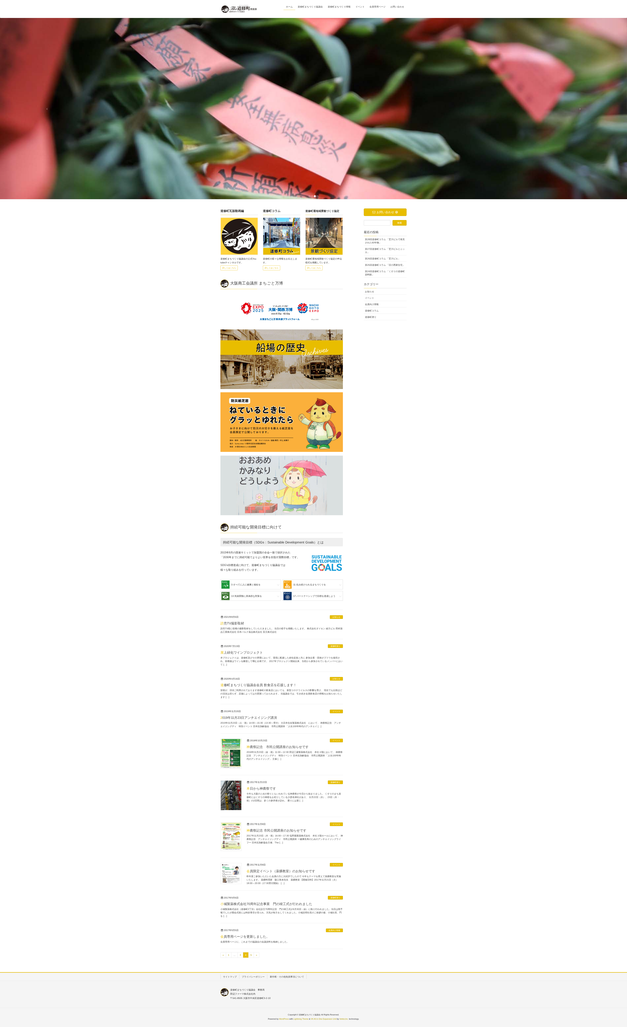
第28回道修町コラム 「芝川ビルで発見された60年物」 (385, 241)
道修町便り (335, 646)
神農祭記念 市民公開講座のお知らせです (278, 747)
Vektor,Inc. (343, 1019)
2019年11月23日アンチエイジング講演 (248, 717)
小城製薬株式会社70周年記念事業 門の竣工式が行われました (266, 904)
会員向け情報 (334, 930)
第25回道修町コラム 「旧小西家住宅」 (385, 265)
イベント (336, 711)
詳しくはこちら (229, 268)
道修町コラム (372, 310)
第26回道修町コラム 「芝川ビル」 (382, 258)
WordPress (284, 1019)
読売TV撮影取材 (232, 623)
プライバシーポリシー (253, 976)
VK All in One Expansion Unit (323, 1019)
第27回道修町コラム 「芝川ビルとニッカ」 (385, 251)
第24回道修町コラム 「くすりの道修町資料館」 (385, 273)
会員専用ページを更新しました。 (244, 936)
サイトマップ (230, 976)
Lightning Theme (300, 1019)
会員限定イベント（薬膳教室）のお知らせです (281, 871)
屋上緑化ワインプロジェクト (241, 652)
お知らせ (336, 617)
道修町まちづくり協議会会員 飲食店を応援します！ (258, 685)
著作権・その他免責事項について (287, 976)
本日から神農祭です (261, 788)
